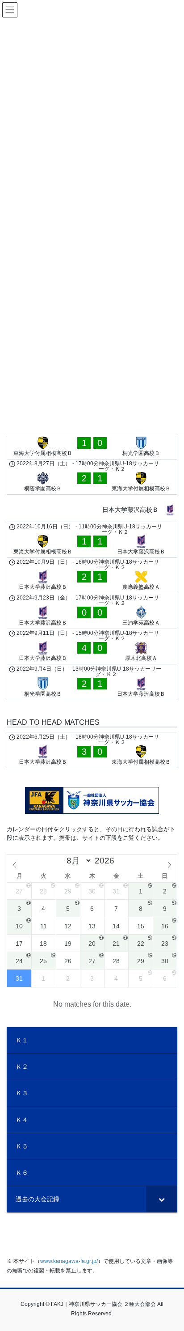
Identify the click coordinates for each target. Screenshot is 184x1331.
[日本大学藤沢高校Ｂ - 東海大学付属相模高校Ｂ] (92, 750)
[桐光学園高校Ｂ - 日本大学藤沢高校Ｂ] (92, 682)
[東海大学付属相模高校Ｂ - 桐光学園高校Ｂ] (92, 441)
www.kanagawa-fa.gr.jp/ (69, 1261)
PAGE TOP (171, 1283)
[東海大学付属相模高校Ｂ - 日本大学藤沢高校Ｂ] (92, 539)
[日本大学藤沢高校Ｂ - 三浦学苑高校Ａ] (92, 611)
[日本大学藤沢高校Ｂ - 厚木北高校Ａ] (92, 646)
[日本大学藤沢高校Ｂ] (92, 510)
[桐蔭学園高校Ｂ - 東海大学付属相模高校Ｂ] (92, 477)
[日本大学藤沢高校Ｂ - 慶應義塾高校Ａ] (92, 575)
